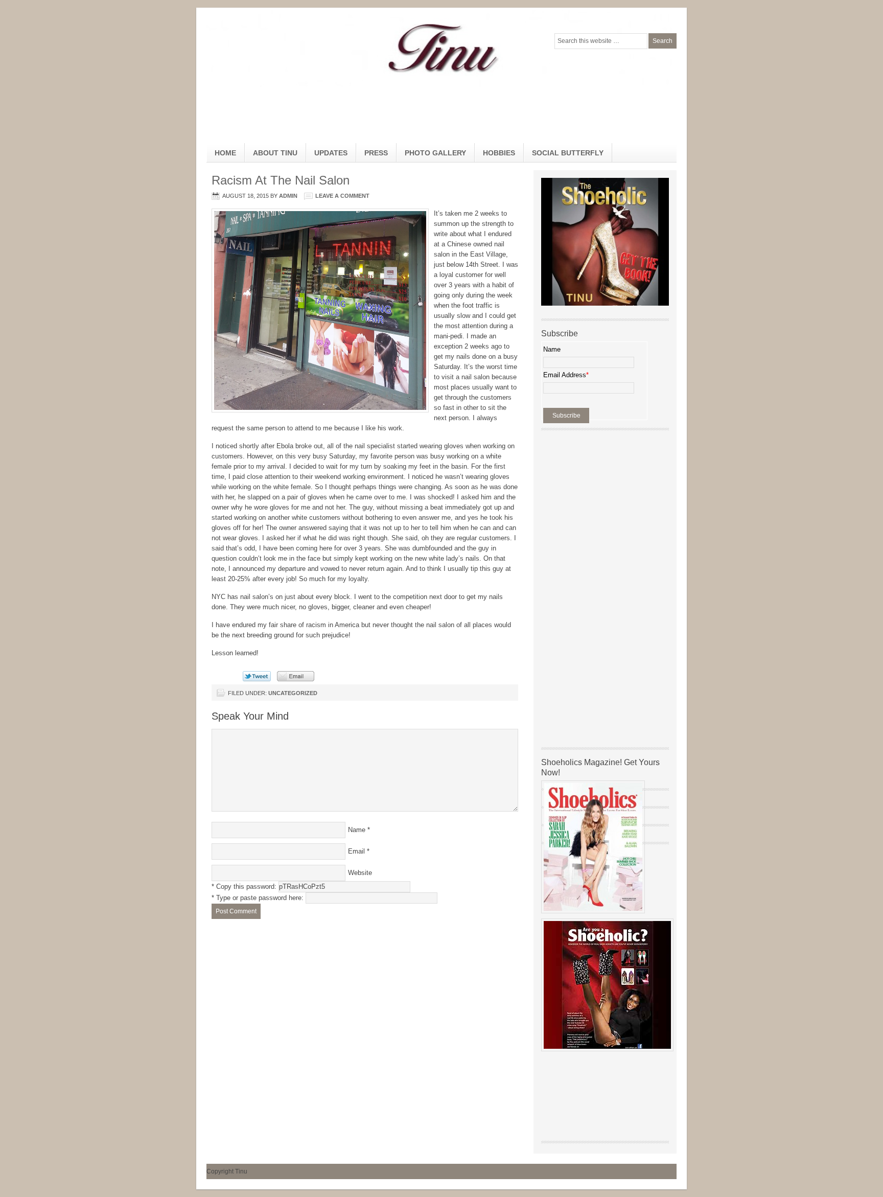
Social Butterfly (567, 153)
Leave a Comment (342, 196)
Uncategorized (292, 693)
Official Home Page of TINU (283, 48)
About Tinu (275, 153)
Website (360, 873)
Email (356, 851)
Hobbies (495, 155)
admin (288, 196)
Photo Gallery (435, 153)
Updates (330, 153)
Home (225, 153)
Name (356, 830)
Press (376, 153)
